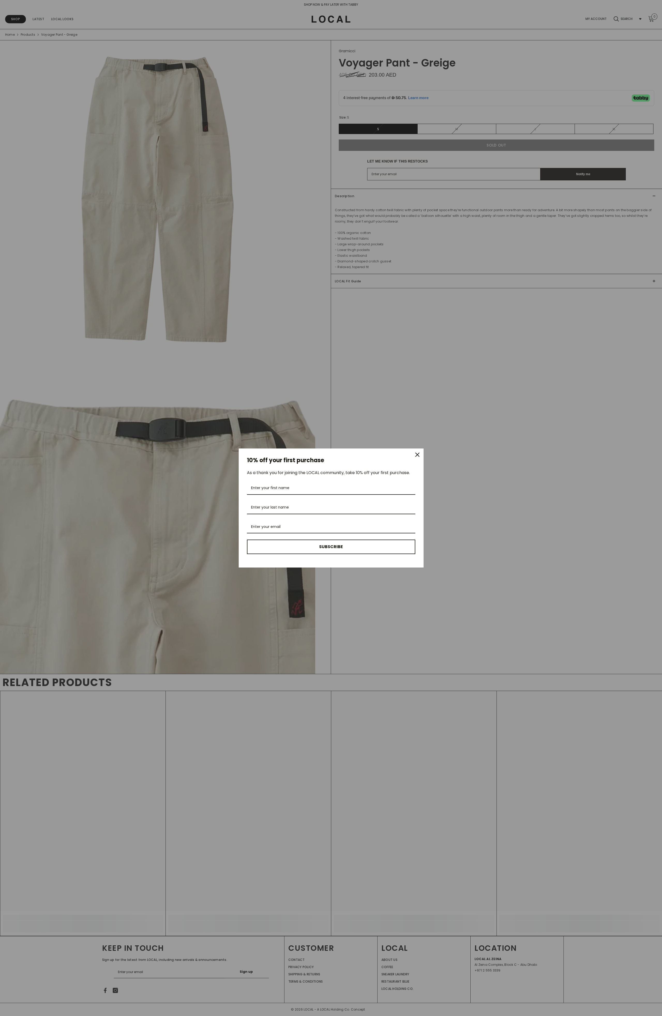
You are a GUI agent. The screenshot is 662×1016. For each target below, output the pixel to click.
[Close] (417, 454)
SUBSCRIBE (331, 547)
